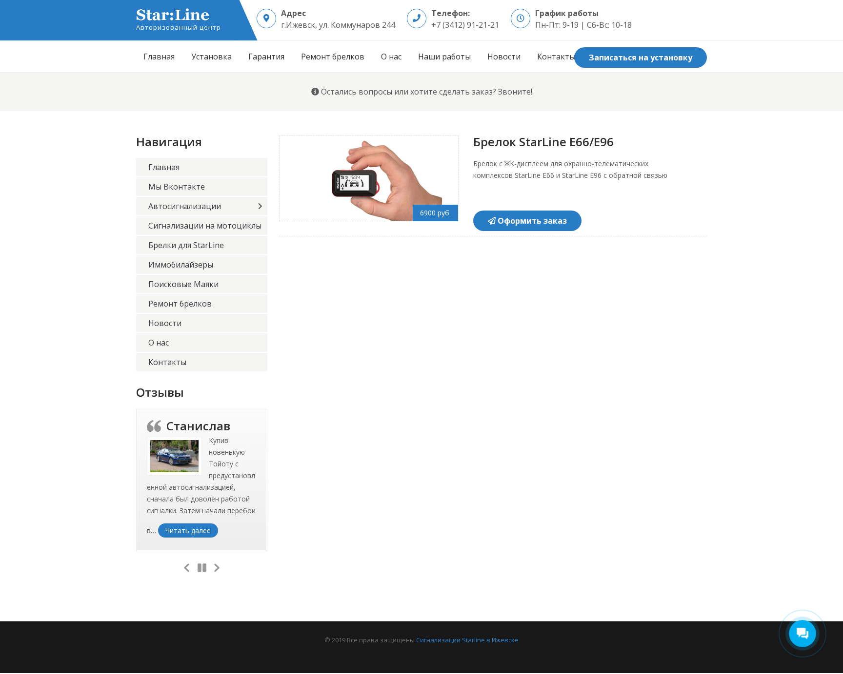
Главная (159, 56)
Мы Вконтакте (176, 186)
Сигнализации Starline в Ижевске (467, 639)
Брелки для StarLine (186, 245)
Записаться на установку (640, 57)
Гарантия (266, 56)
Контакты (556, 56)
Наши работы (444, 56)
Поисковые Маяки (183, 284)
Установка (211, 56)
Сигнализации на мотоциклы (204, 225)
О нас (391, 56)
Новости (504, 56)
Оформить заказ (531, 220)
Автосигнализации (184, 206)
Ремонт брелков (332, 56)
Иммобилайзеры (180, 264)
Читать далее (191, 530)
